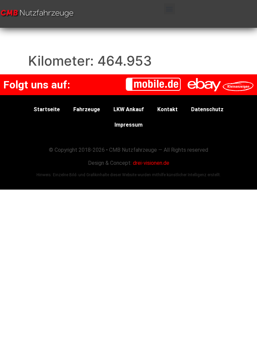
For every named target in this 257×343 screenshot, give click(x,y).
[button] (169, 8)
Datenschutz (207, 109)
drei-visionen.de (151, 163)
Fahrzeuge (86, 109)
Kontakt (167, 109)
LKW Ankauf (128, 109)
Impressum (128, 125)
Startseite (46, 109)
